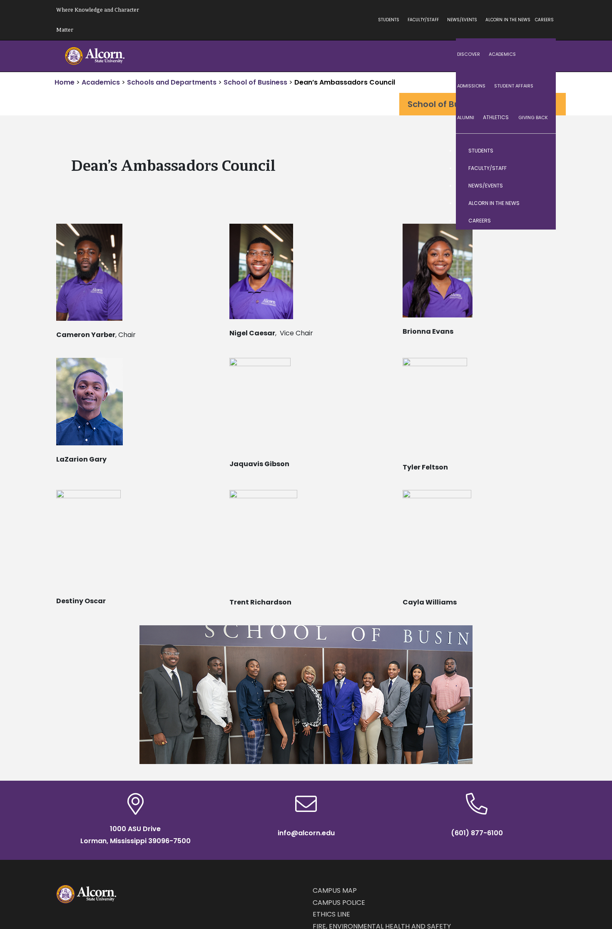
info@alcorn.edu (306, 833)
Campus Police (339, 902)
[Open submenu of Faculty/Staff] (541, 168)
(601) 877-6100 (477, 833)
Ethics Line (331, 914)
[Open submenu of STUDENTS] (541, 151)
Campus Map (335, 890)
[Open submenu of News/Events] (541, 186)
